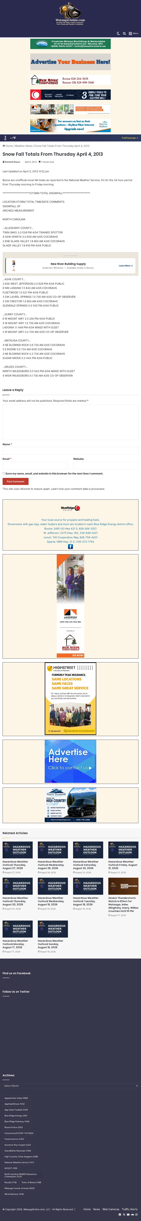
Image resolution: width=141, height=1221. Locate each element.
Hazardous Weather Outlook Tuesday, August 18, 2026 (86, 901)
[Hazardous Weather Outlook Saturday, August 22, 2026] (88, 850)
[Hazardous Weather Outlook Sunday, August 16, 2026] (53, 929)
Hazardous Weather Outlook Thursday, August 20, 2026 (15, 901)
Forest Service (14, 1139)
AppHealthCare (14, 1104)
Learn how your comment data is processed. (78, 488)
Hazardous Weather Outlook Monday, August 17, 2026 (15, 944)
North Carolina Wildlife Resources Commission (20, 1175)
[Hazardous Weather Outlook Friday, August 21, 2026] (123, 850)
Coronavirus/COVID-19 (19, 1133)
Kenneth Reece (12, 162)
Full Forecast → (130, 137)
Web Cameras (110, 1209)
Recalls (10, 1182)
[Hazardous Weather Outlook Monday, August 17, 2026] (18, 929)
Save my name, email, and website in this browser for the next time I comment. (54, 473)
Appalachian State (16, 1098)
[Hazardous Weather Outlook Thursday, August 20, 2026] (18, 886)
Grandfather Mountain (17, 1150)
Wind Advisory (14, 1194)
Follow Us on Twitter (16, 991)
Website (78, 459)
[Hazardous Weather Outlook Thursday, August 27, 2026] (18, 850)
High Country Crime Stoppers (21, 1156)
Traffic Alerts (130, 1209)
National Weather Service (19, 1162)
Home (9, 145)
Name (7, 444)
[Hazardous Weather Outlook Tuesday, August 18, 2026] (88, 886)
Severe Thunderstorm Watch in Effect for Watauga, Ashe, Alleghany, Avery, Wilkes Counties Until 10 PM (123, 904)
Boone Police (13, 1127)
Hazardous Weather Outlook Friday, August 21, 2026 (122, 865)
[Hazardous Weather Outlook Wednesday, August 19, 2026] (53, 886)
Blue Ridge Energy (15, 1115)
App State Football (16, 1109)
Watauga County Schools (19, 1188)
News (96, 1209)
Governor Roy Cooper (17, 1145)
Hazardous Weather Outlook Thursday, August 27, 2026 (15, 865)
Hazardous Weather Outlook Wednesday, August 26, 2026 (51, 865)
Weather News (23, 145)
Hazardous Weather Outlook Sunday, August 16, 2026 (50, 944)
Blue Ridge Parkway (16, 1121)
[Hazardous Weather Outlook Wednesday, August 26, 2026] (53, 850)
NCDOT (10, 1168)
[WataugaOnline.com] (70, 14)
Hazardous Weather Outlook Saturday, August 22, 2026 (86, 865)
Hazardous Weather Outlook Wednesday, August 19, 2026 (51, 901)
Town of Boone (31, 1182)
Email (7, 459)
